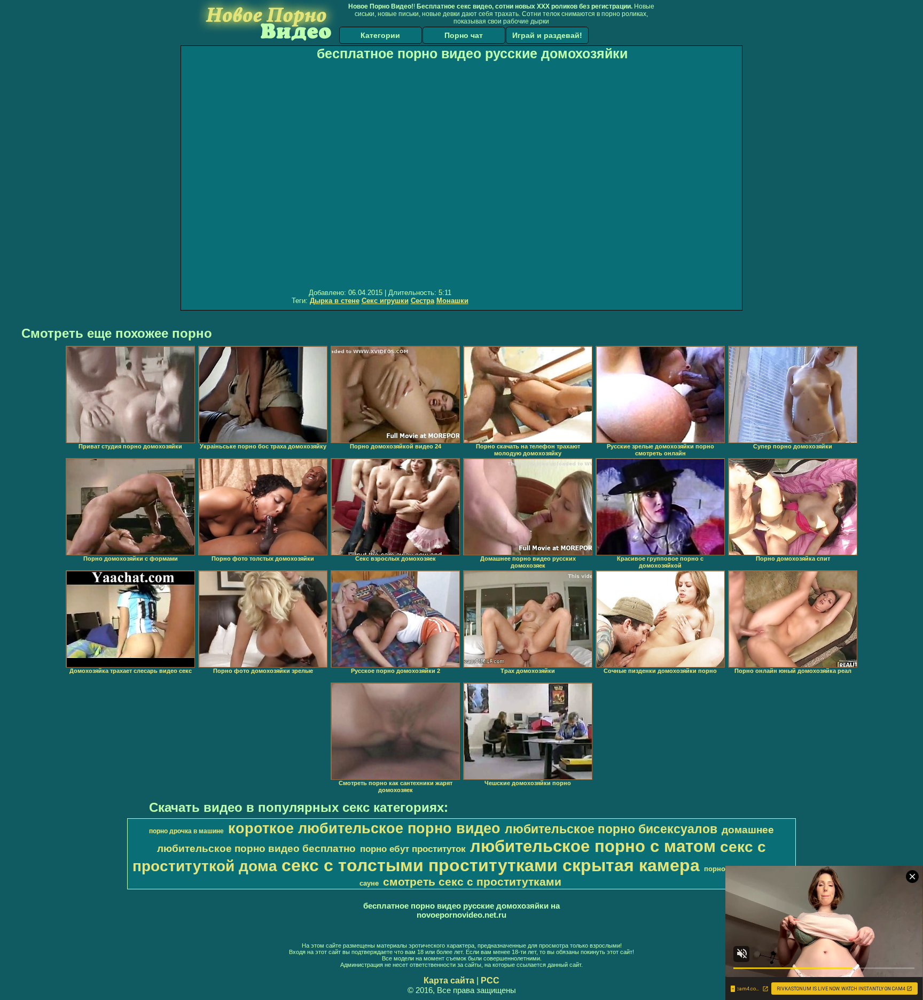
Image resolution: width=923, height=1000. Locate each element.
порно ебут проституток (413, 848)
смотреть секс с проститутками (472, 881)
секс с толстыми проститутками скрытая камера (490, 865)
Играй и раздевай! (547, 35)
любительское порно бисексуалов (611, 829)
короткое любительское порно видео (364, 828)
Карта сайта (449, 980)
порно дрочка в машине (186, 831)
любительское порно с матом (593, 846)
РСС (490, 980)
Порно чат (463, 35)
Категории (380, 35)
